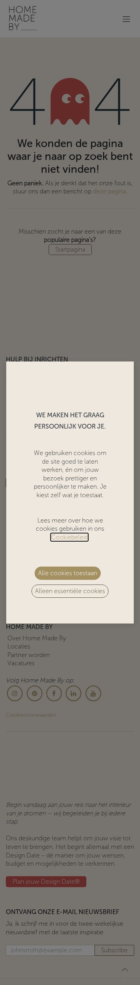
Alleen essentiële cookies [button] (70, 591)
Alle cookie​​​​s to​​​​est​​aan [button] (67, 573)
